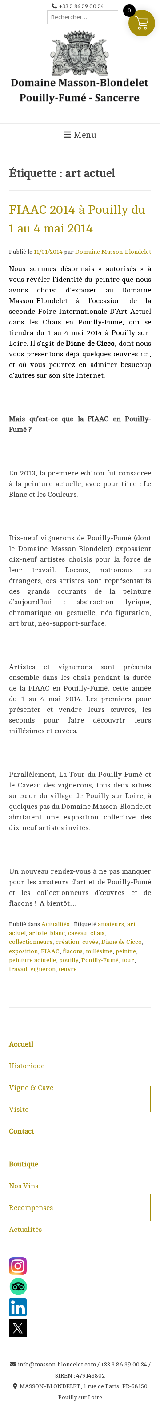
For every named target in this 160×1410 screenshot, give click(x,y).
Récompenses (31, 1208)
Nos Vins (23, 1186)
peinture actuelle (32, 960)
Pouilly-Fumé (100, 960)
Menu (83, 135)
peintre (126, 951)
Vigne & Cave (31, 1088)
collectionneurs (30, 942)
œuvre (68, 969)
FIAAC (50, 951)
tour (128, 960)
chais (97, 933)
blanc (57, 933)
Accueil (21, 1044)
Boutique (23, 1164)
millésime (99, 951)
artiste (38, 933)
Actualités (55, 924)
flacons (73, 951)
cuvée (90, 942)
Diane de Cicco (121, 942)
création (67, 942)
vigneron (43, 969)
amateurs (111, 924)
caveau (77, 933)
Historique (26, 1066)
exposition (23, 951)
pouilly (68, 960)
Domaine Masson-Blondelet (113, 251)
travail (18, 969)
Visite (18, 1110)
